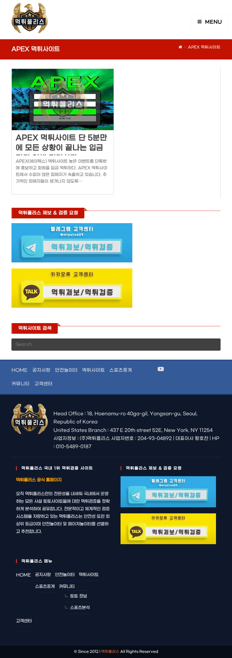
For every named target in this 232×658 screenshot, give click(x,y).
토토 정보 (78, 596)
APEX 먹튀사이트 (204, 47)
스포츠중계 (120, 370)
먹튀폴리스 (110, 652)
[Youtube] (161, 369)
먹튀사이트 (93, 370)
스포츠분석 (80, 607)
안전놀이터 (66, 370)
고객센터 (43, 384)
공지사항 (41, 370)
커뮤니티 (20, 384)
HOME (19, 370)
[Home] (180, 47)
